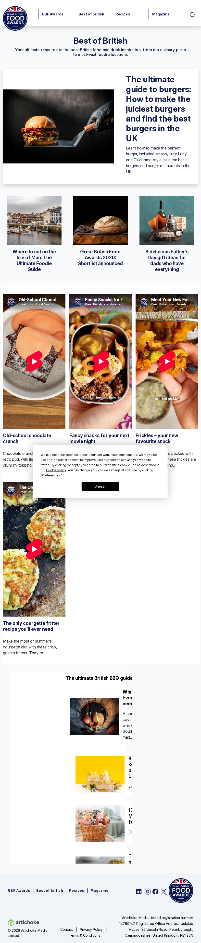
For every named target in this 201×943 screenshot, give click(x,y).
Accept (100, 486)
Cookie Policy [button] (56, 470)
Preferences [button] (51, 475)
